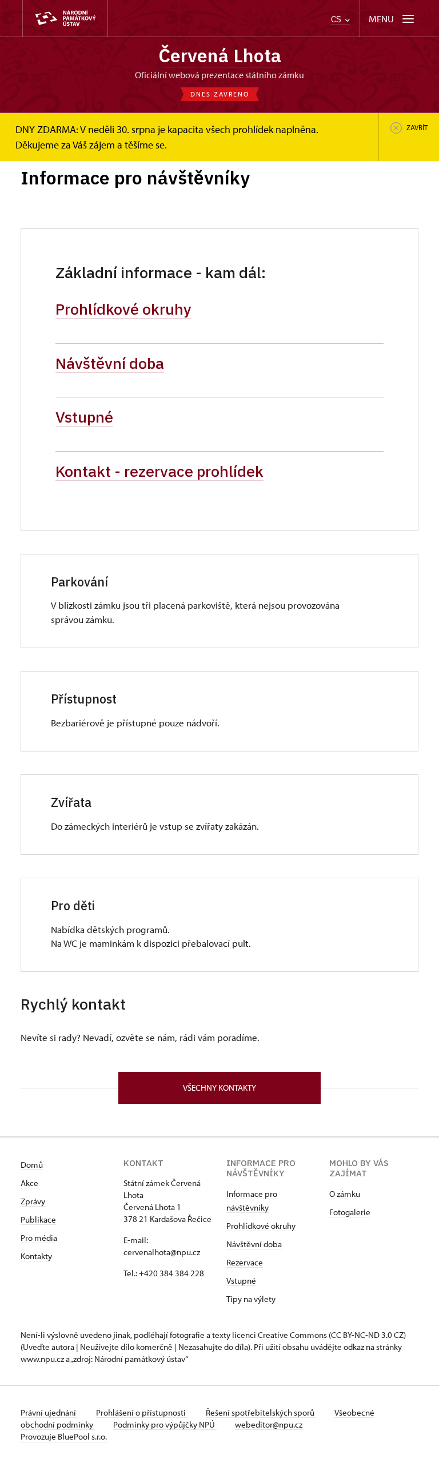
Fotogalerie (349, 1212)
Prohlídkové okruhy (123, 309)
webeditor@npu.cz (268, 1424)
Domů (32, 1164)
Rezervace (244, 1262)
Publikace (38, 1219)
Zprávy (33, 1201)
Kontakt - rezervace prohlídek (159, 471)
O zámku (344, 1193)
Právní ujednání (49, 1412)
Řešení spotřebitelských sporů (261, 1412)
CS (337, 19)
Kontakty (36, 1256)
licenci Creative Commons (279, 1334)
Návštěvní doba (109, 363)
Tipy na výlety (251, 1298)
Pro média (39, 1237)
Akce (29, 1182)
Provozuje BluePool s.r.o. (64, 1436)
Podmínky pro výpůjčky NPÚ (165, 1424)
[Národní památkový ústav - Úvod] (65, 18)
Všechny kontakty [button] (219, 1087)
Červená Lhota (219, 55)
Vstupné (84, 417)
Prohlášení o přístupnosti (141, 1412)
